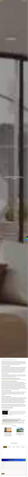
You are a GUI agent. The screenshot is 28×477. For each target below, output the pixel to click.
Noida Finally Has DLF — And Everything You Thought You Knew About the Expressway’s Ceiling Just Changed (20, 434)
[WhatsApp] (27, 238)
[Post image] (7, 429)
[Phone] (27, 240)
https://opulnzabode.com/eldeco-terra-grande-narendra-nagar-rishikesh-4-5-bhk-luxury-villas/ (13, 379)
